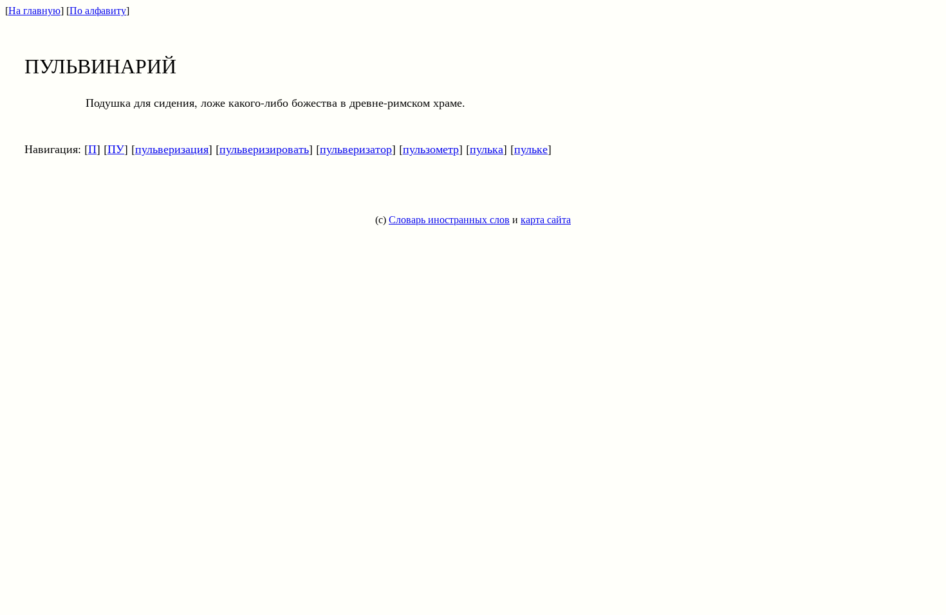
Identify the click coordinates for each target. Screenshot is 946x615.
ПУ (115, 148)
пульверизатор (356, 148)
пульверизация (172, 148)
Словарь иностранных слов (449, 219)
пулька (486, 148)
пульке (531, 148)
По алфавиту (98, 10)
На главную (34, 10)
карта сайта (546, 219)
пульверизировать (264, 148)
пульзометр (431, 148)
